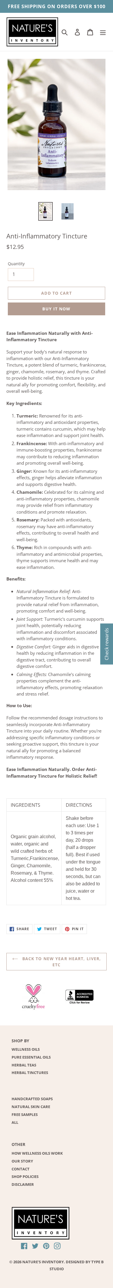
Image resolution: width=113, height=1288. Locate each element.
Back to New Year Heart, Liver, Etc (61, 961)
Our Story (22, 1161)
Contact (21, 1169)
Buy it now (56, 309)
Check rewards (106, 644)
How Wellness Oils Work (37, 1153)
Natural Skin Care (31, 1106)
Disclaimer (23, 1184)
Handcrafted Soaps (32, 1098)
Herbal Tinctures (30, 1072)
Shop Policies (25, 1176)
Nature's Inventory (43, 1261)
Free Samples (25, 1114)
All (15, 1122)
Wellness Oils (26, 1049)
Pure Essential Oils (31, 1057)
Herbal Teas (24, 1065)
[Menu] (102, 31)
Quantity (16, 263)
